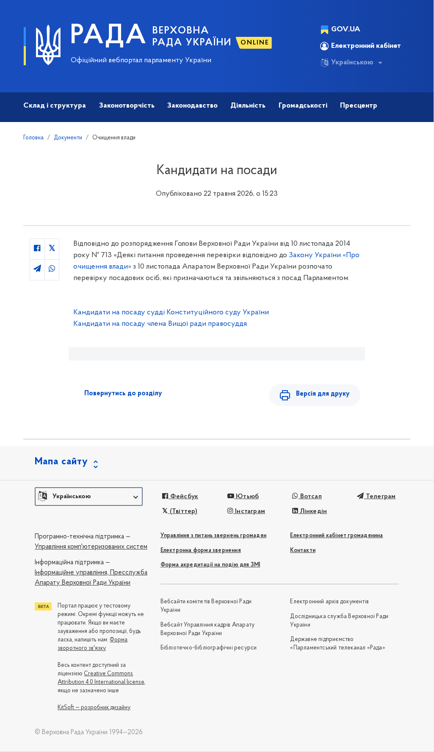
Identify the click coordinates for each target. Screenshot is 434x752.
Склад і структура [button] (54, 106)
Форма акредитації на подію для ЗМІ (210, 565)
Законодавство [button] (192, 106)
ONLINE (254, 42)
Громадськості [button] (303, 106)
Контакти (302, 550)
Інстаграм (249, 511)
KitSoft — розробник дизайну (94, 708)
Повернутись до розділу (123, 393)
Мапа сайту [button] (61, 462)
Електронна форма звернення (200, 550)
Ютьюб (246, 496)
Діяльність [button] (247, 106)
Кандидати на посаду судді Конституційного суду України (171, 312)
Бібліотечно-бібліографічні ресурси (208, 648)
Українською (352, 63)
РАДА (108, 36)
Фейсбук (183, 496)
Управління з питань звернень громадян (213, 536)
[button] (89, 496)
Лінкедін (312, 511)
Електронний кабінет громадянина (336, 536)
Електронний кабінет (366, 46)
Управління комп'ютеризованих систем (91, 547)
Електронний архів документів (329, 602)
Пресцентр (358, 106)
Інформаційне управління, (71, 572)
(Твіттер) (182, 511)
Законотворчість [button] (127, 106)
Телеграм (379, 496)
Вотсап (309, 496)
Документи (68, 138)
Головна (33, 138)
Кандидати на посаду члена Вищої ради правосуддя (160, 324)
